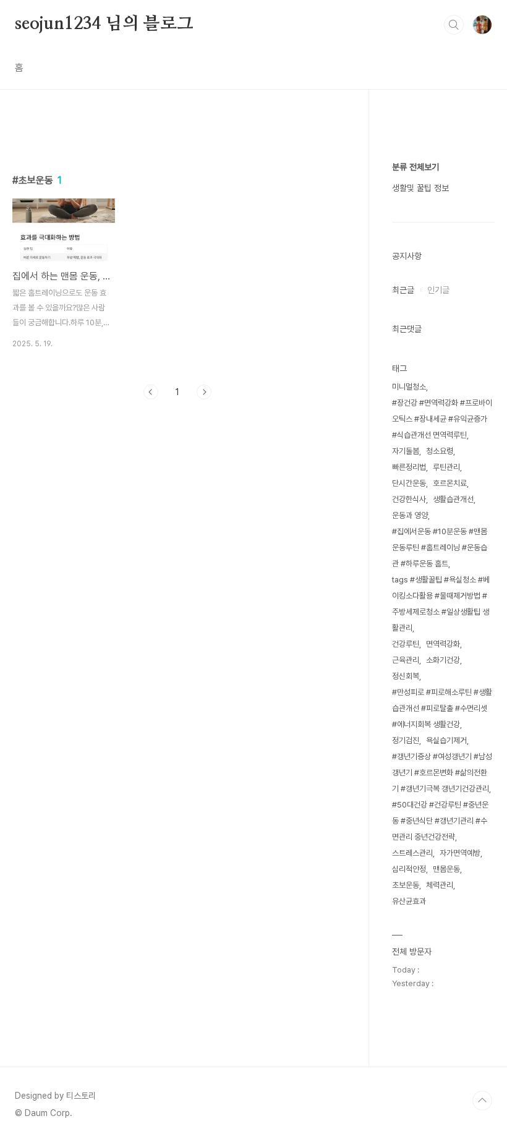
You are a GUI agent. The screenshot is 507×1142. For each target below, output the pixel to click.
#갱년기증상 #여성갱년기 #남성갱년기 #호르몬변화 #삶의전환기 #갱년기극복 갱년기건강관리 (442, 772)
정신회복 (405, 676)
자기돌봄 (405, 451)
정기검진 (405, 740)
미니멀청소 (409, 386)
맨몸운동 (446, 869)
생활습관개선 (453, 499)
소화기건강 (443, 660)
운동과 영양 (410, 515)
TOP (482, 1100)
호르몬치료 (450, 483)
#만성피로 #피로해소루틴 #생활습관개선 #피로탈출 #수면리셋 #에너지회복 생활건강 (442, 708)
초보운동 (405, 885)
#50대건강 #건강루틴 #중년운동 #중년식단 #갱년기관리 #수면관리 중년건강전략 (440, 821)
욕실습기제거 (446, 740)
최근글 (403, 290)
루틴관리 (446, 467)
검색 (454, 24)
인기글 (438, 290)
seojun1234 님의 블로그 (104, 24)
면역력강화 (443, 644)
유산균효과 (409, 901)
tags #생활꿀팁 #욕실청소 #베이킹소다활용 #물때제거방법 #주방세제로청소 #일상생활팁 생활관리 (441, 604)
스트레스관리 (412, 853)
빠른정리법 (409, 467)
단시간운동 (409, 483)
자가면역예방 (460, 853)
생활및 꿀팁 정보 (420, 188)
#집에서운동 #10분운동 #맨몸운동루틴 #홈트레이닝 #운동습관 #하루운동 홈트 (439, 547)
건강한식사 (409, 499)
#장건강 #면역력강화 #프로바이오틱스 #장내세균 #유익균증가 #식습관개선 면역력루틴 (442, 419)
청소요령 (439, 451)
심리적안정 (409, 869)
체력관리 (439, 885)
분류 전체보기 (415, 167)
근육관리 (405, 660)
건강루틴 (405, 644)
